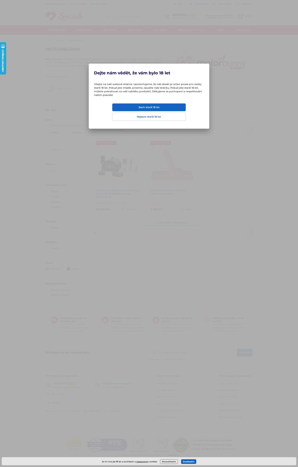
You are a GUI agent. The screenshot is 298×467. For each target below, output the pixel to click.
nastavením (142, 461)
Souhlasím (188, 461)
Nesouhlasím (169, 461)
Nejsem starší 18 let (149, 116)
